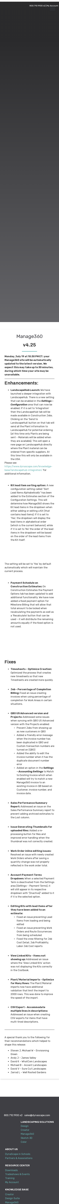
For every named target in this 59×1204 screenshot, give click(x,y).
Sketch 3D (26, 1138)
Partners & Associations (18, 1158)
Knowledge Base (17, 1189)
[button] (52, 8)
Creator (25, 1130)
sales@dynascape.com (37, 1115)
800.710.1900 (36, 5)
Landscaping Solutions (37, 1122)
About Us (11, 1149)
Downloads (11, 1170)
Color (24, 1141)
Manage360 (27, 1133)
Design (25, 1126)
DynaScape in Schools (17, 1154)
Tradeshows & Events (17, 1174)
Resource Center (17, 1165)
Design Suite (12, 1198)
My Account (52, 5)
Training (10, 1178)
